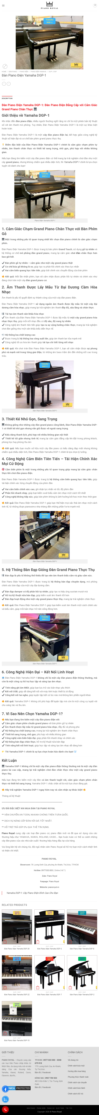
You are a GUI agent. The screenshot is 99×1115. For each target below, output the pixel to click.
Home (4, 72)
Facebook (46, 1072)
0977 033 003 (49, 1060)
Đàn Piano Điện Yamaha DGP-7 (49, 995)
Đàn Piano (13, 72)
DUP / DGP (53, 72)
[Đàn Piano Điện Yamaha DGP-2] (82, 972)
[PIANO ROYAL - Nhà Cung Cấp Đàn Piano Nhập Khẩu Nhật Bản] (49, 5)
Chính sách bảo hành (76, 1088)
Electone (60, 1108)
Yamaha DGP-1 (72, 162)
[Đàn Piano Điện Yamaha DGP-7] (49, 972)
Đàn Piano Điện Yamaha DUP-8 (82, 949)
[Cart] (95, 5)
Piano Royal (52, 876)
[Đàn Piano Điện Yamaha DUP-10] (17, 1018)
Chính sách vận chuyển (77, 1082)
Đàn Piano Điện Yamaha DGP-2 (82, 995)
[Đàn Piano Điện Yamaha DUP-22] (17, 972)
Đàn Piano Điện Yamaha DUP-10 (16, 1040)
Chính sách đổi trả (75, 1094)
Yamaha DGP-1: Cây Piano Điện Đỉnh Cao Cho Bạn (32, 893)
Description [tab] (7, 98)
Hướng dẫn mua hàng (77, 1071)
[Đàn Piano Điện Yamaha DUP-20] (17, 926)
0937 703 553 (51, 1078)
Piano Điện (24, 72)
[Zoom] (5, 66)
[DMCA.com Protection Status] (16, 1088)
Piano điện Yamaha (38, 72)
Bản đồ (38, 1072)
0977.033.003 (47, 870)
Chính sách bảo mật (76, 1066)
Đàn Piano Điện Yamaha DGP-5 (49, 949)
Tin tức (69, 1108)
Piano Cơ (50, 1108)
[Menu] (3, 5)
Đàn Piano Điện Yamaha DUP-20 (16, 949)
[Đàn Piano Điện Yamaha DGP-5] (49, 926)
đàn (78, 253)
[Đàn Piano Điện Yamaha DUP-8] (82, 926)
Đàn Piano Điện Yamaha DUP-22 (16, 995)
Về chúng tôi (73, 1060)
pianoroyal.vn (53, 887)
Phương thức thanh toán (78, 1077)
